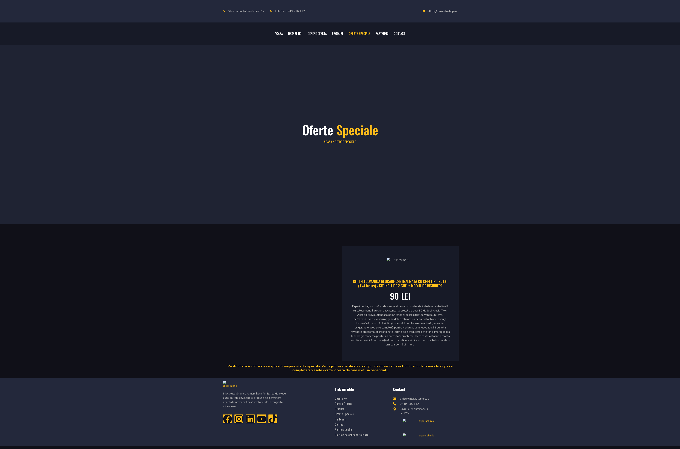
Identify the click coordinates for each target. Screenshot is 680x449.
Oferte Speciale (359, 33)
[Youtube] (261, 418)
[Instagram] (238, 418)
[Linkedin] (250, 418)
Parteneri (382, 33)
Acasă (328, 141)
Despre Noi (295, 33)
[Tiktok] (272, 418)
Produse (338, 33)
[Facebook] (227, 418)
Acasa (279, 33)
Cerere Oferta (317, 33)
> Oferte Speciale (344, 141)
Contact (399, 33)
